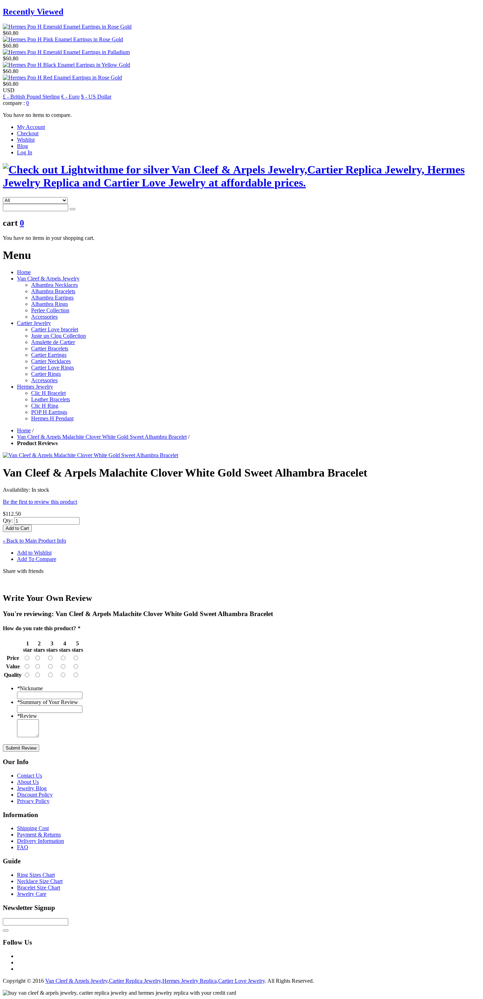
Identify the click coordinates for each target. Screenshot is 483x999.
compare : (14, 103)
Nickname (30, 688)
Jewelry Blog (32, 788)
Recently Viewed (33, 11)
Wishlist (26, 140)
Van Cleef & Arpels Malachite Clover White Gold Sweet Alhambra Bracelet (102, 437)
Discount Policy (35, 795)
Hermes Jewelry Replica (189, 981)
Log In (24, 152)
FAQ (22, 847)
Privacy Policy (33, 801)
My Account (31, 127)
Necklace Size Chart (40, 881)
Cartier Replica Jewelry (135, 981)
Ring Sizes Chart (36, 875)
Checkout (28, 133)
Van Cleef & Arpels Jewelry (76, 981)
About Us (28, 782)
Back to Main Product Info (34, 541)
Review (27, 716)
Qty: (8, 521)
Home (24, 272)
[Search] (72, 209)
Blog (22, 146)
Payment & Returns (39, 835)
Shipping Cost (33, 828)
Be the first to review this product (40, 502)
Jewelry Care (31, 894)
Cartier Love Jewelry (241, 981)
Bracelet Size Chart (38, 888)
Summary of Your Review (47, 702)
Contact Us (29, 776)
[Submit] (5, 930)
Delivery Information (40, 841)
